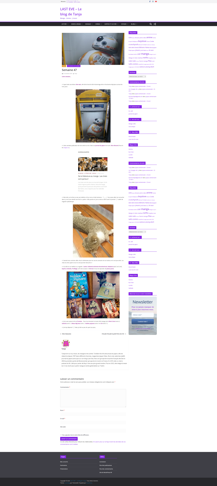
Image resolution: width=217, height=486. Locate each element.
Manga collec (132, 124)
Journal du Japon (133, 114)
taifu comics (133, 64)
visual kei (140, 64)
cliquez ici (66, 147)
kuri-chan (131, 152)
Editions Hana (144, 47)
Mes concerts (64, 462)
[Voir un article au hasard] (155, 24)
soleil (153, 61)
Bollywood (135, 41)
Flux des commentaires (106, 469)
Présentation (64, 469)
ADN (130, 38)
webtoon (142, 67)
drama (136, 47)
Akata (133, 37)
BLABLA (133, 24)
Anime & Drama (76, 24)
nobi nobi (132, 61)
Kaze (147, 50)
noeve (137, 61)
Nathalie (131, 157)
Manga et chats (133, 58)
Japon (133, 50)
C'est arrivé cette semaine (74, 66)
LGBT (139, 54)
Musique (88, 24)
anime (149, 37)
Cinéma (97, 24)
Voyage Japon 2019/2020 (134, 67)
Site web (63, 427)
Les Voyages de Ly (134, 89)
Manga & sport (152, 54)
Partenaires (63, 465)
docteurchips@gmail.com (135, 96)
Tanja (75, 73)
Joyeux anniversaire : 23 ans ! (143, 86)
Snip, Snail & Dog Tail (72, 1)
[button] (67, 24)
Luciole (130, 155)
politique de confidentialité (143, 328)
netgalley (151, 58)
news (154, 58)
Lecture (64, 24)
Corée (152, 41)
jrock (141, 50)
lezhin (135, 54)
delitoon (149, 44)
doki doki (131, 47)
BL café (131, 111)
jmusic (137, 50)
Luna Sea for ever (133, 139)
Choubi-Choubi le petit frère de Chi (113, 334)
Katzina (131, 149)
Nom (62, 410)
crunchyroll (133, 44)
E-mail (62, 419)
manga (145, 53)
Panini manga (143, 61)
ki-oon (151, 50)
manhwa (140, 58)
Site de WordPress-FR (106, 472)
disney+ (153, 44)
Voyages (123, 24)
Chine (148, 41)
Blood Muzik (132, 136)
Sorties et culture (111, 24)
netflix (145, 57)
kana (144, 50)
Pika (149, 61)
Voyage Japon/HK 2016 (148, 64)
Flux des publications (106, 465)
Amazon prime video (140, 37)
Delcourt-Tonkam (142, 44)
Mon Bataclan (66, 334)
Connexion (103, 462)
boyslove (142, 41)
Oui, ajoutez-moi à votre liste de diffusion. (75, 435)
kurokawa (131, 54)
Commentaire (65, 387)
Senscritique (132, 126)
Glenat (151, 47)
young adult (150, 67)
